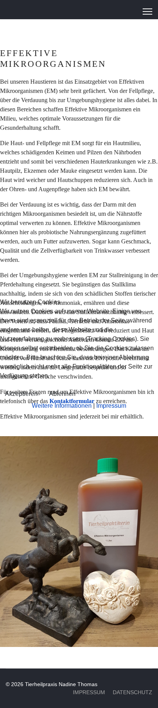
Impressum (111, 405)
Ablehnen (62, 393)
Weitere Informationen (62, 405)
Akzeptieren (21, 393)
